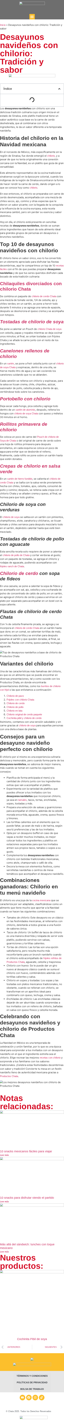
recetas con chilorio (50, 1057)
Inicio (3, 25)
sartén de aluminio (25, 409)
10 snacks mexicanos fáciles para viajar (26, 1151)
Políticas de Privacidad (32, 1382)
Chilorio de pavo (15, 695)
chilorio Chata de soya (49, 329)
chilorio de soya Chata (26, 413)
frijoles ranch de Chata (12, 566)
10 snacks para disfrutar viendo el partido (27, 1197)
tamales (22, 799)
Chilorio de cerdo (16, 703)
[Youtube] (22, 1397)
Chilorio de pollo (15, 707)
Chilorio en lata (14, 710)
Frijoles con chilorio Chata (20, 699)
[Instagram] (35, 1397)
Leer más (4, 1155)
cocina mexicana (41, 900)
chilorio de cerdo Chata (43, 296)
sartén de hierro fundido (19, 478)
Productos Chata (9, 1076)
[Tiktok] (41, 1397)
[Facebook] (29, 1397)
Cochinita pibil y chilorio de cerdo (24, 718)
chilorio (51, 155)
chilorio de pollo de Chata (16, 555)
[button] (32, 16)
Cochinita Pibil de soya (32, 1339)
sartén (10, 363)
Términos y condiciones (32, 1376)
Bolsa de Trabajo (32, 1389)
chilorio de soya (11, 517)
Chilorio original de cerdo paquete (24, 714)
